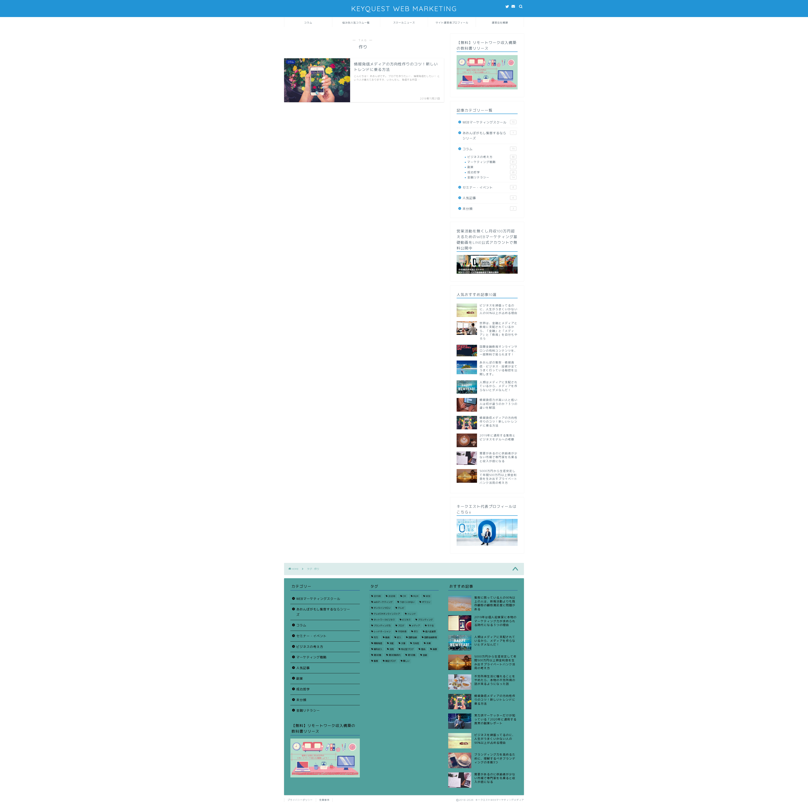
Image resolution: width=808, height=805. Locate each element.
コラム (308, 22)
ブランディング (425, 619)
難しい (406, 660)
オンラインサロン (382, 607)
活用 (391, 649)
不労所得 (402, 631)
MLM (415, 596)
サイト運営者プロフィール (452, 22)
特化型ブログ (407, 649)
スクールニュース (404, 22)
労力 (376, 637)
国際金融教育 (430, 637)
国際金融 (412, 637)
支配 (391, 643)
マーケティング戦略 (491, 162)
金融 (425, 655)
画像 (435, 649)
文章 (403, 643)
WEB (428, 596)
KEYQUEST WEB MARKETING (404, 8)
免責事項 (324, 800)
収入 (399, 637)
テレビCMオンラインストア (387, 613)
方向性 (416, 643)
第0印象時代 (394, 655)
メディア (416, 625)
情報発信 (378, 643)
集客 (376, 660)
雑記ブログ (390, 660)
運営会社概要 (500, 22)
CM (404, 596)
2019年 (377, 596)
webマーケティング (383, 602)
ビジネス (406, 619)
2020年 (391, 596)
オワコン (426, 602)
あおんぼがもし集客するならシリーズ (488, 136)
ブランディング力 (382, 625)
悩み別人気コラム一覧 (356, 22)
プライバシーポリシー (300, 800)
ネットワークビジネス (384, 619)
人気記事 (488, 198)
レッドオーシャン (382, 631)
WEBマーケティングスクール (488, 122)
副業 (490, 167)
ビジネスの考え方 (491, 157)
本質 (428, 643)
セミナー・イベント (488, 187)
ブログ (401, 625)
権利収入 (378, 649)
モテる (430, 625)
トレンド (411, 613)
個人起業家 (430, 631)
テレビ (401, 607)
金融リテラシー (491, 177)
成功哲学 (491, 172)
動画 (387, 637)
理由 (423, 649)
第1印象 (411, 655)
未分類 (488, 209)
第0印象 (377, 655)
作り (416, 631)
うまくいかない (407, 602)
